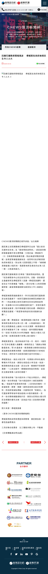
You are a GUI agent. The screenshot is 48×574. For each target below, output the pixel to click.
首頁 (3, 14)
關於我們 (8, 548)
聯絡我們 (39, 548)
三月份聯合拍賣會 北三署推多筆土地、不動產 (22, 428)
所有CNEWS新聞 (13, 47)
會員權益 (16, 548)
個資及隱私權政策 (28, 548)
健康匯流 (32, 47)
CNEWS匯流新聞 (13, 14)
